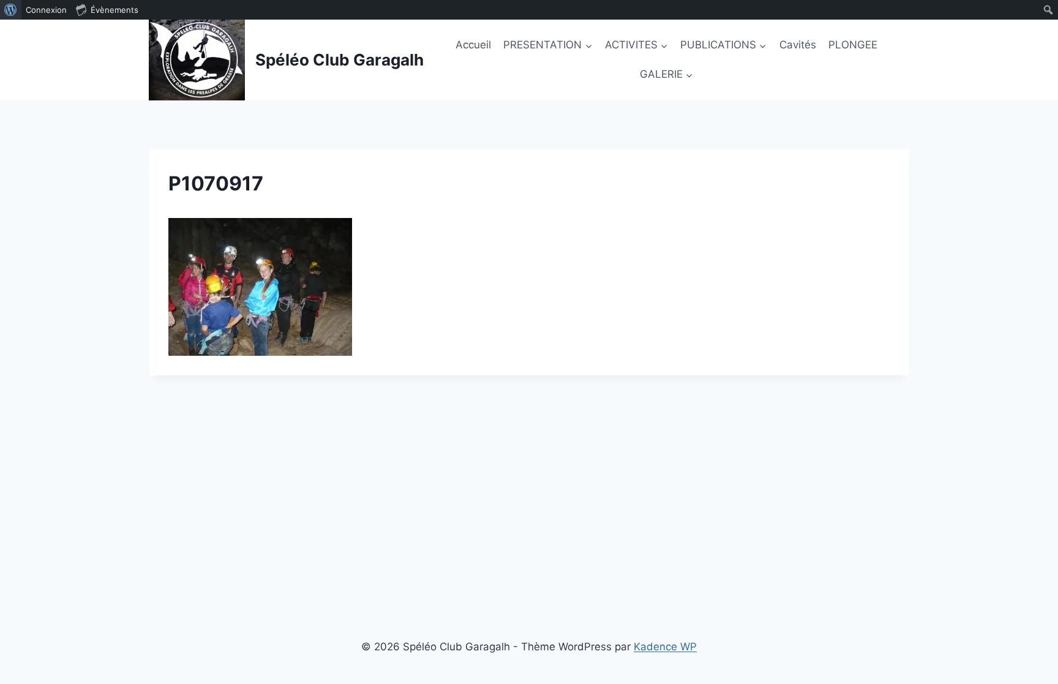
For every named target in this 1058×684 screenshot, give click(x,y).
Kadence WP (665, 647)
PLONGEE (852, 45)
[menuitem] (10, 10)
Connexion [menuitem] (46, 10)
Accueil (473, 45)
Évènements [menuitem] (114, 10)
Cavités (797, 45)
